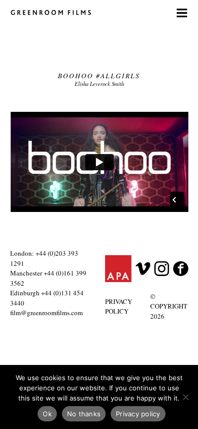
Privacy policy (138, 414)
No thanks (84, 414)
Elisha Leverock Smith (99, 83)
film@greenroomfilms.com (46, 312)
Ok (47, 414)
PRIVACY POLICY (118, 306)
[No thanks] (185, 397)
